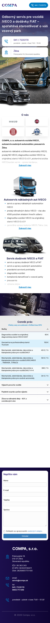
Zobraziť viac (25, 165)
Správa (6, 510)
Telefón (6, 500)
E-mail (6, 490)
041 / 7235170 (40, 5)
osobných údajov (35, 531)
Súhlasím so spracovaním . (24, 531)
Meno (5, 480)
